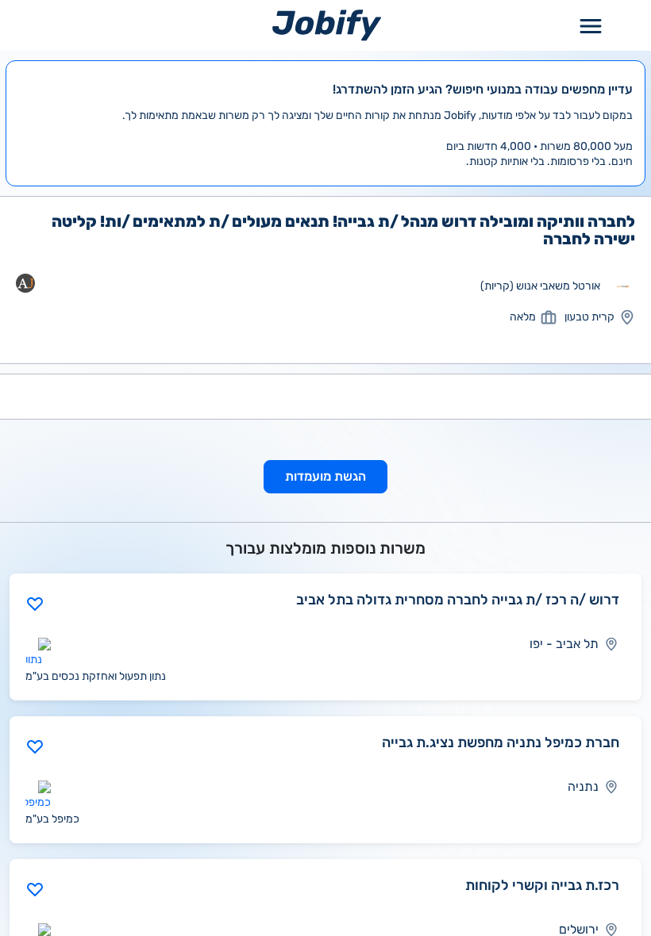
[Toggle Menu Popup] (591, 25)
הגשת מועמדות (325, 476)
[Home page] (327, 25)
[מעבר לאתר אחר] (622, 286)
